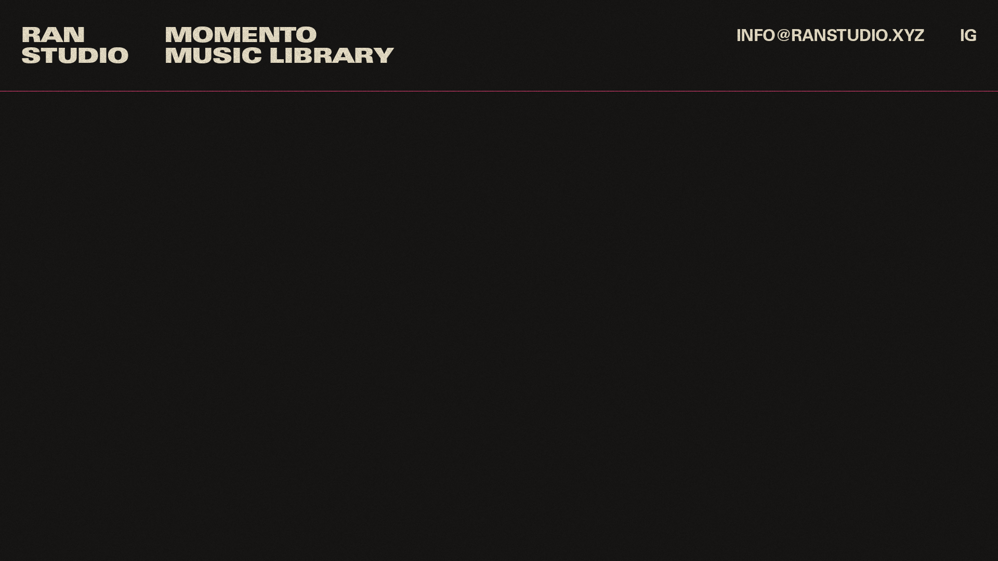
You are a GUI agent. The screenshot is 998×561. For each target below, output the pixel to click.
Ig (968, 37)
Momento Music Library (278, 48)
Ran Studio (74, 48)
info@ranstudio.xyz (831, 37)
